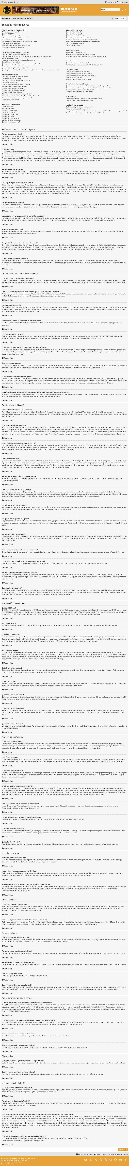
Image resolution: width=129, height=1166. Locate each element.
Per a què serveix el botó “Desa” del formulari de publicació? (20, 96)
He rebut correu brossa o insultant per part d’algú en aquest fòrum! (86, 56)
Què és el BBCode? (8, 106)
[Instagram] (110, 1159)
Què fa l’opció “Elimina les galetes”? (13, 47)
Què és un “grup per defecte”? (75, 43)
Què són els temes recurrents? (11, 118)
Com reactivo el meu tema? (10, 100)
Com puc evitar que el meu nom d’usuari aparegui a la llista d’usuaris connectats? (27, 56)
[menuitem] (16, 2)
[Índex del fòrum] (31, 10)
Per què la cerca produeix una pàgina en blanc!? (80, 75)
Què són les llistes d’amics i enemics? (77, 63)
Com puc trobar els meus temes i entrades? (79, 79)
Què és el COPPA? (8, 34)
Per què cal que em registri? (10, 32)
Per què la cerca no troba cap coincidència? (79, 73)
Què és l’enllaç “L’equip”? (73, 45)
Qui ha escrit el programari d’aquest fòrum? (79, 107)
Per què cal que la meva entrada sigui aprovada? (17, 98)
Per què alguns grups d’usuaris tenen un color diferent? (83, 41)
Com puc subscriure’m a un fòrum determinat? (80, 90)
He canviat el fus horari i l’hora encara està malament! (18, 60)
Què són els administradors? (74, 32)
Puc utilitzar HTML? (8, 108)
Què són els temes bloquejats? (11, 120)
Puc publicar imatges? (8, 112)
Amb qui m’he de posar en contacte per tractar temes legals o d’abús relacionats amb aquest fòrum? (96, 111)
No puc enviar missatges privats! (76, 52)
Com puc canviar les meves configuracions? (15, 54)
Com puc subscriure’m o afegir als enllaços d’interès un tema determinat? (88, 88)
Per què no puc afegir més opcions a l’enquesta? (17, 84)
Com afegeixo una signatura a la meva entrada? (16, 80)
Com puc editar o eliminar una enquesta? (14, 86)
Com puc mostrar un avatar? (11, 66)
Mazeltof (16, 1162)
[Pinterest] (106, 1159)
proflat (6, 1162)
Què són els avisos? (8, 116)
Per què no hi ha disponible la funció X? (78, 109)
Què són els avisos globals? (10, 114)
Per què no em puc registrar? (11, 36)
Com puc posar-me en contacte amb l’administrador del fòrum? (85, 113)
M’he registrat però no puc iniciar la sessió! (15, 38)
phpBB (97, 338)
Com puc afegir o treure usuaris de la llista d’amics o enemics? (85, 65)
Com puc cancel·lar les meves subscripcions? (80, 91)
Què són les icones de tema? (11, 122)
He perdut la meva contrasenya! (12, 43)
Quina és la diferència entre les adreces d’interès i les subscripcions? (87, 86)
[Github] (115, 1159)
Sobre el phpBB (31, 1092)
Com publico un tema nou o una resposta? (15, 76)
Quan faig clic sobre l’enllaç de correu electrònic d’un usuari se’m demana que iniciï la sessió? (30, 70)
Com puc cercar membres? (74, 77)
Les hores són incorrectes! (10, 58)
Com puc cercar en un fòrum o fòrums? (78, 71)
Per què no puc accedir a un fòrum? (13, 88)
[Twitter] (96, 1159)
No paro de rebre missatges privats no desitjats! (80, 54)
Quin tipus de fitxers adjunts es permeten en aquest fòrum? (84, 98)
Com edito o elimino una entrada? (12, 78)
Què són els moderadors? (74, 34)
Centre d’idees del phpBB (99, 1103)
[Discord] (121, 1159)
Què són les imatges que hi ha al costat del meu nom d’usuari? (21, 64)
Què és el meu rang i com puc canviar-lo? (14, 68)
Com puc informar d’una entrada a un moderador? (17, 94)
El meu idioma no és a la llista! (11, 62)
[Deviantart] (125, 1159)
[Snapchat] (101, 1159)
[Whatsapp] (91, 1159)
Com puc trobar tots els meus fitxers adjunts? (80, 100)
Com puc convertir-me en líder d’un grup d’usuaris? (81, 40)
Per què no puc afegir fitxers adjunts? (13, 90)
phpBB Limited (65, 1090)
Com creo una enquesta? (9, 82)
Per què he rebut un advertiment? (12, 92)
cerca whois (46, 1119)
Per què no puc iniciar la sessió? (12, 40)
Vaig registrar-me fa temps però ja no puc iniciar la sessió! (19, 41)
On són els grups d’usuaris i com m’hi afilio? (79, 38)
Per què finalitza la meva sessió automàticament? (17, 45)
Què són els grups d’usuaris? (75, 36)
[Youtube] (86, 1159)
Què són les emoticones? (10, 110)
